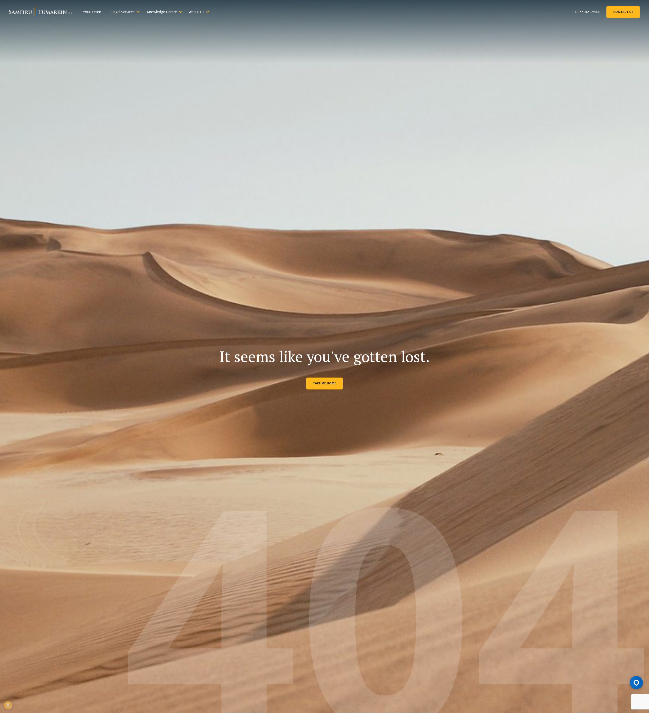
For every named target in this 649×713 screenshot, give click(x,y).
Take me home (324, 383)
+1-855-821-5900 (586, 11)
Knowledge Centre (162, 11)
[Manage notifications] (8, 705)
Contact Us (623, 12)
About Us (196, 11)
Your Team (92, 11)
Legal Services (123, 11)
